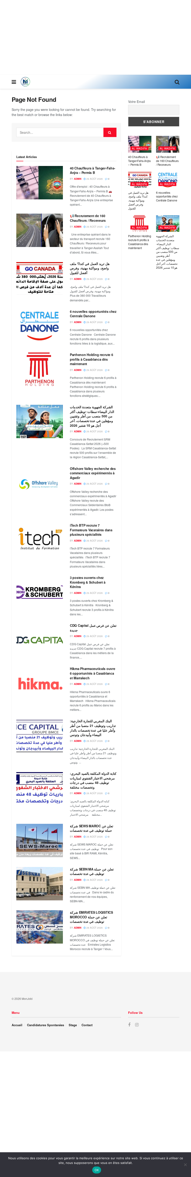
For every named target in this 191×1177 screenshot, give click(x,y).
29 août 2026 (94, 178)
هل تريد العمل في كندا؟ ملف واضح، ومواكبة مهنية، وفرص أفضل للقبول (89, 268)
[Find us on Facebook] (129, 1024)
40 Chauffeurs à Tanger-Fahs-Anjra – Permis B (92, 170)
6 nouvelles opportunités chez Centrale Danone (93, 313)
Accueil (17, 1025)
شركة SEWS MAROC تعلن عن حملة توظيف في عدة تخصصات (91, 828)
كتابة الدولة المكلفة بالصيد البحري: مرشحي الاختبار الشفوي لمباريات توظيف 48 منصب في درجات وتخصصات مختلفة (93, 780)
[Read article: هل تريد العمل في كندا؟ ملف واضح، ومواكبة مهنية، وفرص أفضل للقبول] (39, 278)
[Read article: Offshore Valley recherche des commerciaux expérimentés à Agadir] (39, 483)
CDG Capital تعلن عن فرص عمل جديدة (93, 627)
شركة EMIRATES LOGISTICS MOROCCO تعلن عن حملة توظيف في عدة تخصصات (91, 917)
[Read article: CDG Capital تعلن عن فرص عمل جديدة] (39, 640)
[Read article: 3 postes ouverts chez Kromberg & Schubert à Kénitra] (39, 592)
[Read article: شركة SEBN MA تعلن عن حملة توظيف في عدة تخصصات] (39, 883)
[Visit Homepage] (25, 81)
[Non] (185, 1164)
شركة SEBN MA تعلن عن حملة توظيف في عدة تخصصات (92, 871)
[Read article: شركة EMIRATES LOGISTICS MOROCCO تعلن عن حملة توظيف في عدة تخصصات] (39, 927)
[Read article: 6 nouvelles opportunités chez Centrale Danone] (39, 326)
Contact (87, 1025)
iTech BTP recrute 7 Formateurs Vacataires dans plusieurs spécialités (91, 530)
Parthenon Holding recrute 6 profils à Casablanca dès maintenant (91, 359)
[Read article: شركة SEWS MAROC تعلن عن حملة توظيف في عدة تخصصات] (39, 840)
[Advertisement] (95, 37)
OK (97, 1170)
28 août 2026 (94, 741)
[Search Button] (177, 82)
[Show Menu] (14, 82)
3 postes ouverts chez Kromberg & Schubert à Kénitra (88, 582)
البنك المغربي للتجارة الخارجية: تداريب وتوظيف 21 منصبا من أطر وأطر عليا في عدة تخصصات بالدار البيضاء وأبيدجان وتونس (93, 728)
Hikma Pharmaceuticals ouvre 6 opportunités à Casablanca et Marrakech (92, 673)
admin (77, 178)
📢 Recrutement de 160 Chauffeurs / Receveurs (88, 218)
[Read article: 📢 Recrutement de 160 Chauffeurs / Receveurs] (39, 230)
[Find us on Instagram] (137, 1024)
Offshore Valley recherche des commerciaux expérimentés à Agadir (93, 473)
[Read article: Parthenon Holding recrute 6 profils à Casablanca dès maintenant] (39, 369)
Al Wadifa (139, 148)
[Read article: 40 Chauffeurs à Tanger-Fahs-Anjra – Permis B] (39, 182)
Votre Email (136, 101)
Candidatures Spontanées (45, 1025)
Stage (73, 1025)
